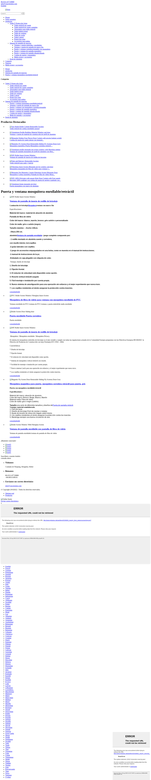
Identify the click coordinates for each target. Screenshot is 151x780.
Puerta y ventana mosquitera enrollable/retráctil (21, 75)
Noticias (8, 63)
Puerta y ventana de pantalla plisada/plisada (29, 53)
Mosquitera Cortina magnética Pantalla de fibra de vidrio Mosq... (32, 174)
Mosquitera (32, 205)
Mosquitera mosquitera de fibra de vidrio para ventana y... (30, 169)
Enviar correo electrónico (9, 501)
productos (8, 21)
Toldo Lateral (19, 37)
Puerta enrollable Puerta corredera (25, 316)
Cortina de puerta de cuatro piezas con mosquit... (27, 140)
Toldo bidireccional (21, 31)
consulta (12, 292)
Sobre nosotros (10, 19)
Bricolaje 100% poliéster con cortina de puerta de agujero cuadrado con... (35, 180)
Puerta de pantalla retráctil (63, 405)
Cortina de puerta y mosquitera (25, 55)
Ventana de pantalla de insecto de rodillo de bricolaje (28, 157)
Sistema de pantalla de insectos (20, 43)
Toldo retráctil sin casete (22, 25)
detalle (17, 292)
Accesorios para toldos (22, 41)
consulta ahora (6, 458)
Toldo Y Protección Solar (18, 23)
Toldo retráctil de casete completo (25, 27)
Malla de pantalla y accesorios (20, 115)
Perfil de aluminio (16, 59)
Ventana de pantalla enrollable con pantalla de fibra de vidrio (38, 429)
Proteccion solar (19, 39)
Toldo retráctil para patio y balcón (21, 163)
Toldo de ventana (20, 33)
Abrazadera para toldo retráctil (24, 29)
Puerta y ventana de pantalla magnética (27, 51)
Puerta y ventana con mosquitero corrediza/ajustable (28, 107)
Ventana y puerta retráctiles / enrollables (28, 45)
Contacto (8, 61)
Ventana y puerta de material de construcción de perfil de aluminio (33, 134)
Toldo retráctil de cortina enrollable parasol (24, 129)
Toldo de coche (19, 35)
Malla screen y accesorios (23, 57)
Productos (8, 495)
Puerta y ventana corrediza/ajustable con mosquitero (32, 49)
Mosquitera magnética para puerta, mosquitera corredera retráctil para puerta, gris (47, 384)
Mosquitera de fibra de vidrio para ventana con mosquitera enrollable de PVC (45, 300)
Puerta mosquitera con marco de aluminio (24, 186)
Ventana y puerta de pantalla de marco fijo (28, 47)
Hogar (7, 17)
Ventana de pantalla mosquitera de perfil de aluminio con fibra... (32, 152)
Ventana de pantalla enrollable (29, 235)
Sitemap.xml (9, 493)
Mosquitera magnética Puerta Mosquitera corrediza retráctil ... (31, 146)
